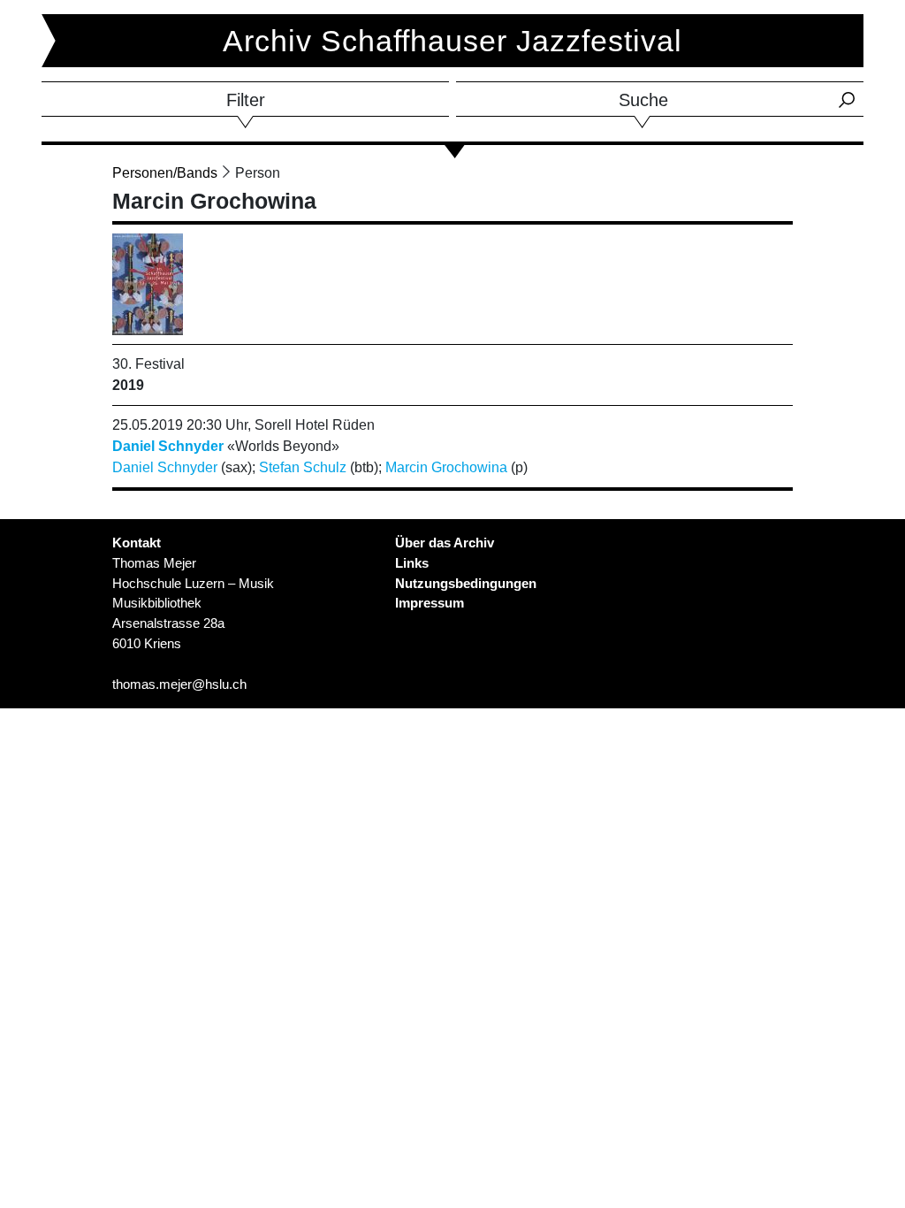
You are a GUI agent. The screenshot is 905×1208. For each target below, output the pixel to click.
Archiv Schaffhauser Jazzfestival (452, 40)
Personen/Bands (164, 172)
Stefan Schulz (302, 467)
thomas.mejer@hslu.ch (179, 684)
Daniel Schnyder (168, 446)
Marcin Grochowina (446, 467)
